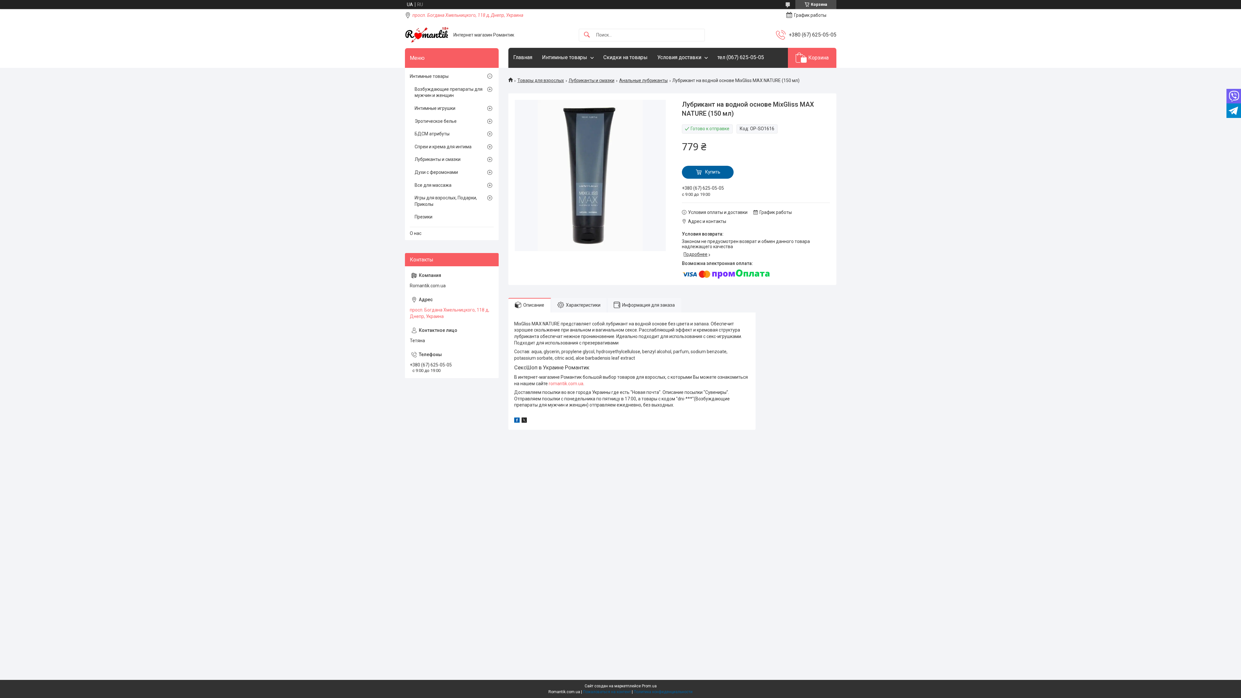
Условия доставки (679, 57)
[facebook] (517, 421)
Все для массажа (433, 185)
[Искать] (586, 35)
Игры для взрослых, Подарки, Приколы (446, 201)
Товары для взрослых (540, 80)
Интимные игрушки (435, 108)
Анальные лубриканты (643, 80)
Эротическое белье (436, 121)
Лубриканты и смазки (591, 80)
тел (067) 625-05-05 (740, 57)
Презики (423, 216)
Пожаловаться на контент (607, 692)
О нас (415, 233)
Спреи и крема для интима (443, 146)
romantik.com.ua (566, 383)
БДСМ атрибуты (432, 133)
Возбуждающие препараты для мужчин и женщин (449, 92)
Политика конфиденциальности (663, 692)
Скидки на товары (625, 57)
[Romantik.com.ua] (427, 35)
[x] (524, 421)
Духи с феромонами (436, 172)
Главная (522, 57)
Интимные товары (564, 57)
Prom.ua (649, 686)
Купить (712, 171)
